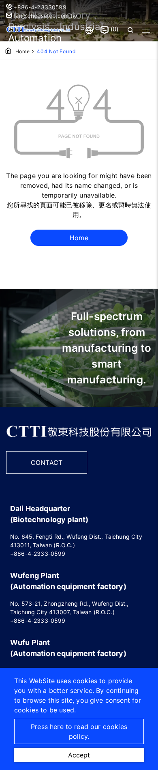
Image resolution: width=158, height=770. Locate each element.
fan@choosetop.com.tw (44, 15)
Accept (79, 755)
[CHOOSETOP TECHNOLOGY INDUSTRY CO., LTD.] (38, 29)
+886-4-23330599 (40, 7)
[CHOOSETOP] (79, 440)
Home (22, 51)
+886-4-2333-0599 (38, 553)
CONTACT (46, 462)
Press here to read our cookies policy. (79, 731)
